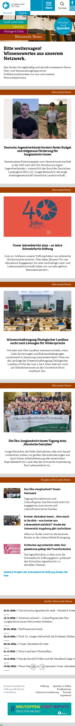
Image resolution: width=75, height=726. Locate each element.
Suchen (62, 8)
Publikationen (64, 689)
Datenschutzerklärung (47, 692)
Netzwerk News (28, 37)
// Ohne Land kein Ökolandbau (28, 651)
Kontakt (67, 692)
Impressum (65, 695)
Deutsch (7, 13)
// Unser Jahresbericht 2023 (26, 644)
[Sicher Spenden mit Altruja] (1, 724)
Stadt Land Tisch (14, 22)
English (23, 13)
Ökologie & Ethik (14, 31)
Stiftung (44, 686)
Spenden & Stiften (62, 686)
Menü (48, 8)
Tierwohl (18, 27)
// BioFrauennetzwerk (23, 629)
